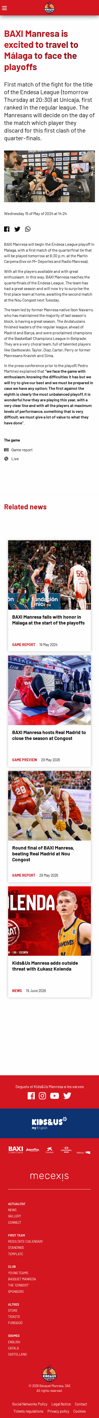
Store (13, 1310)
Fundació (15, 1323)
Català (13, 1348)
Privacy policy (58, 1411)
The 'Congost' (18, 1285)
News (12, 1210)
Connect (14, 1222)
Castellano (17, 1354)
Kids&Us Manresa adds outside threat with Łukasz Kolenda (45, 966)
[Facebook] (6, 229)
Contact (81, 1404)
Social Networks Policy (29, 1404)
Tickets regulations (28, 1411)
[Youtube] (54, 1096)
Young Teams (18, 1273)
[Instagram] (42, 1096)
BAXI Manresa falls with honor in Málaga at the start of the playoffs (48, 620)
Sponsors (16, 1292)
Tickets (14, 1317)
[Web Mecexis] (49, 1176)
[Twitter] (17, 229)
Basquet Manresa (22, 1279)
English (14, 1342)
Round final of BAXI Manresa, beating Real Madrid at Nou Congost (43, 853)
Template (15, 1254)
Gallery (14, 1216)
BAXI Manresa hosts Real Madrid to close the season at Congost (49, 735)
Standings (16, 1247)
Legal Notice (61, 1404)
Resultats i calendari (25, 1241)
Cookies (79, 1411)
